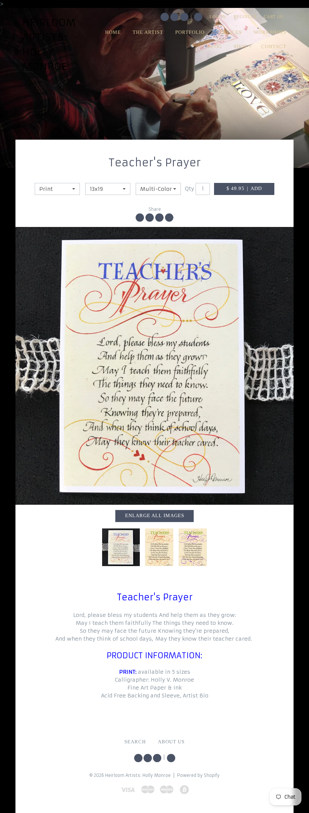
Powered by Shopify (198, 775)
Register (245, 16)
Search (198, 17)
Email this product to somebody (169, 217)
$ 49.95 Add (244, 188)
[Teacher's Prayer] (159, 547)
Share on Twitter (149, 217)
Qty (189, 188)
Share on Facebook (140, 217)
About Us (171, 741)
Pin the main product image (159, 217)
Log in (218, 16)
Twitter (165, 17)
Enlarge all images (154, 515)
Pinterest (184, 17)
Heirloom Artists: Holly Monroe (49, 45)
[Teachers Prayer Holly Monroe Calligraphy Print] (154, 366)
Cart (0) (274, 16)
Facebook (174, 17)
